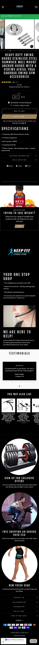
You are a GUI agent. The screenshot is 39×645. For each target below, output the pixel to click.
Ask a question (19, 160)
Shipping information (19, 156)
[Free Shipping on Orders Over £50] (19, 510)
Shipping (12, 87)
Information (19, 606)
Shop (19, 226)
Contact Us (19, 597)
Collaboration (19, 602)
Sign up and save (19, 615)
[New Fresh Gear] (19, 564)
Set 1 (16, 97)
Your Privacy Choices (15, 639)
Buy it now (19, 116)
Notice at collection (9, 643)
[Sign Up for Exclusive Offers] (19, 457)
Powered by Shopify (19, 635)
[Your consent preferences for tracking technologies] (3, 642)
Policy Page (19, 611)
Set (19, 93)
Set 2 (23, 97)
